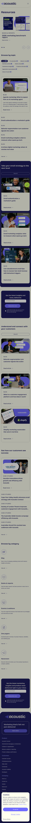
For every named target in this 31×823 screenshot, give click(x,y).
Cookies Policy (22, 804)
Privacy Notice (6, 819)
